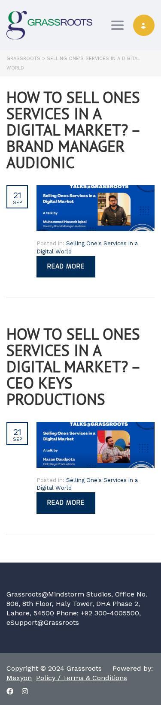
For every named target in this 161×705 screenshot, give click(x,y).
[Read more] (95, 190)
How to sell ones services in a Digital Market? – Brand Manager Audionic (73, 129)
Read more (66, 266)
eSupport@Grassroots (42, 622)
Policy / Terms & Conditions (81, 678)
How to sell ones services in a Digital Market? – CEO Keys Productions (73, 366)
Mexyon (19, 678)
